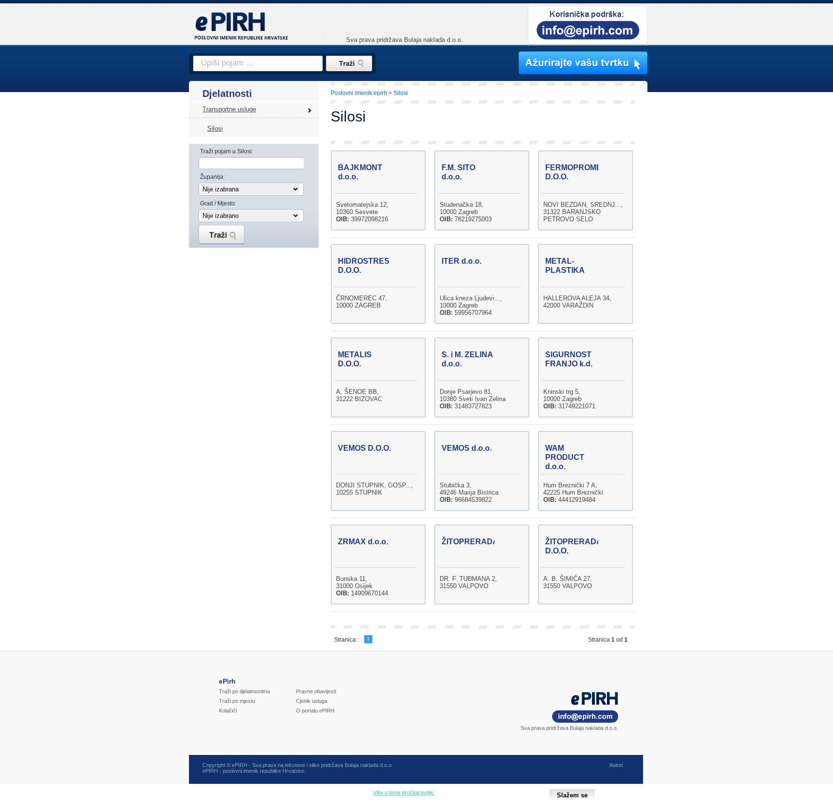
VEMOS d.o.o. (467, 448)
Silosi (215, 128)
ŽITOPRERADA (470, 542)
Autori (616, 765)
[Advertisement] (689, 248)
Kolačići (228, 710)
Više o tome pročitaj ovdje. (403, 792)
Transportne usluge (229, 109)
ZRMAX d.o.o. (363, 542)
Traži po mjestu (237, 701)
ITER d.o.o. (462, 261)
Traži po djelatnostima (244, 691)
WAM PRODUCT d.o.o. (564, 457)
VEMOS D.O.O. (364, 448)
